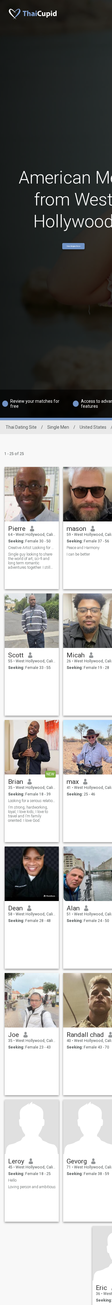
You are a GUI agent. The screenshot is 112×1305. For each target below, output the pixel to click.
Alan (73, 908)
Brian (15, 781)
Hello (12, 1180)
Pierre (17, 528)
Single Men (58, 427)
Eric (101, 1288)
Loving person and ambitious (32, 1187)
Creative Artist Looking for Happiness (32, 548)
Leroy (16, 1161)
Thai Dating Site (21, 427)
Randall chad (85, 1034)
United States (93, 427)
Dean (15, 908)
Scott (16, 655)
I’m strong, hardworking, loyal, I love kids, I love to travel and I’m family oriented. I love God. (28, 814)
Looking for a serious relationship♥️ (32, 801)
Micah (76, 655)
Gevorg (77, 1161)
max (73, 781)
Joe (13, 1034)
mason (76, 528)
